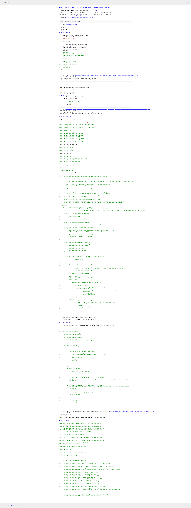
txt (185, 505)
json (188, 505)
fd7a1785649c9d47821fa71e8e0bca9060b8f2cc (77, 17)
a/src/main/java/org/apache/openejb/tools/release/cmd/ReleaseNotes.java (86, 109)
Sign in (188, 2)
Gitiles (9, 505)
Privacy (13, 505)
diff (91, 17)
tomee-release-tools (71, 7)
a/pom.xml (68, 24)
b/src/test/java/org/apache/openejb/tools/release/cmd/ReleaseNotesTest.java (132, 411)
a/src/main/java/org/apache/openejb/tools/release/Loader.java (83, 75)
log (96, 10)
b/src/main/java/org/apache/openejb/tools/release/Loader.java (120, 75)
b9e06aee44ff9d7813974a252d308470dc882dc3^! (94, 7)
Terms (17, 505)
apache (61, 7)
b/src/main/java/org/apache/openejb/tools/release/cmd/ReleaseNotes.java (129, 109)
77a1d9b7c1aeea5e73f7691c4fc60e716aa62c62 (77, 16)
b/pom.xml (74, 24)
